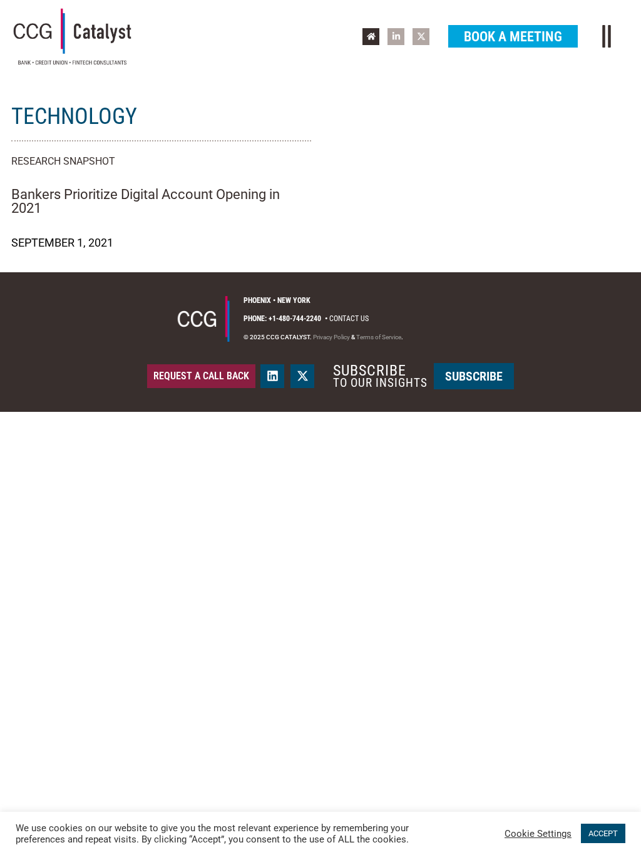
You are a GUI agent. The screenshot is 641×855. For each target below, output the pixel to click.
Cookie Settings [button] (538, 833)
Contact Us (349, 318)
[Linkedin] (272, 376)
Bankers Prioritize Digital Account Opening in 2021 (145, 201)
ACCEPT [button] (603, 833)
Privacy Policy (331, 337)
